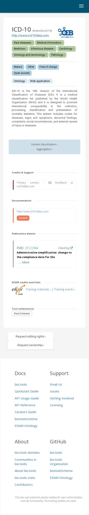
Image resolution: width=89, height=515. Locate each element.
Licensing (56, 405)
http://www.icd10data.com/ (33, 211)
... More (24, 262)
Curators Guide (25, 412)
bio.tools (21, 384)
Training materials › (38, 289)
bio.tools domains (27, 452)
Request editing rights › (31, 336)
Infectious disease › (43, 48)
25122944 (31, 248)
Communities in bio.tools (25, 461)
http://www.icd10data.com (30, 36)
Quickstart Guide (26, 391)
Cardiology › (66, 48)
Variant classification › (44, 144)
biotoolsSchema (26, 419)
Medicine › (20, 48)
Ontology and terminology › (30, 54)
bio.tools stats (25, 478)
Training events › (64, 289)
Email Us (56, 384)
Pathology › (58, 54)
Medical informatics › (49, 42)
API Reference (25, 405)
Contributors (24, 484)
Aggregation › (44, 149)
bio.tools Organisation (59, 461)
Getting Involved (62, 398)
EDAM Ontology (26, 426)
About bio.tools (25, 471)
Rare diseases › (23, 42)
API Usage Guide (27, 398)
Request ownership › (30, 345)
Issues (54, 391)
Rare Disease (22, 313)
